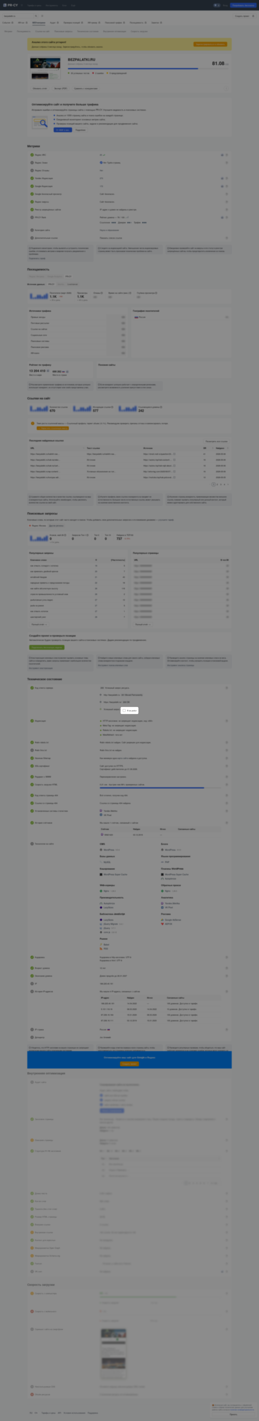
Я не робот (132, 710)
